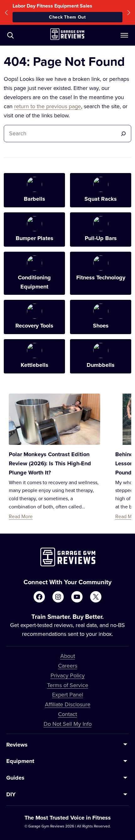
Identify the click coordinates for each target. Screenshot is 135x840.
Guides (15, 778)
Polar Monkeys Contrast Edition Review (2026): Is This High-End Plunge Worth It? (50, 463)
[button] (6, 12)
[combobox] (62, 133)
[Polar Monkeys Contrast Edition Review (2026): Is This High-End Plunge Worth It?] (54, 419)
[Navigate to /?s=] (10, 35)
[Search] (123, 133)
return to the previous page (47, 106)
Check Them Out (67, 17)
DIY (11, 794)
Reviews (17, 745)
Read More (21, 516)
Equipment (20, 761)
